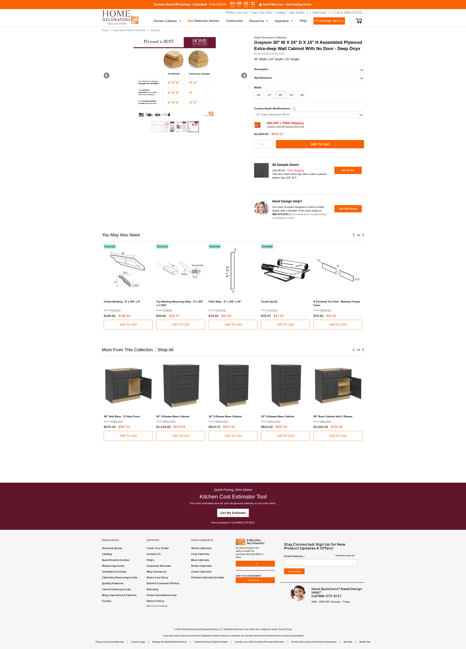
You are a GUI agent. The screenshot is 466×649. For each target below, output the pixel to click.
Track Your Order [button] (262, 12)
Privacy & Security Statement (110, 642)
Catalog (107, 554)
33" (291, 95)
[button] (359, 20)
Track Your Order (158, 548)
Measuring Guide (113, 565)
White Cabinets (201, 548)
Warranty (153, 589)
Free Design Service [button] (329, 21)
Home (105, 30)
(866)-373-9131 (245, 522)
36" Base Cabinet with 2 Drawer (332, 416)
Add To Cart (320, 144)
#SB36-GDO (116, 421)
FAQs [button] (303, 21)
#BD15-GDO (274, 421)
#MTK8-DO (325, 310)
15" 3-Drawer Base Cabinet (277, 416)
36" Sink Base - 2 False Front (122, 416)
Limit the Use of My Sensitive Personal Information (259, 642)
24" (259, 95)
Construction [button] (234, 21)
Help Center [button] (319, 12)
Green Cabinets (201, 571)
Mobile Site (364, 642)
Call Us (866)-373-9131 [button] (348, 12)
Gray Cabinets (200, 554)
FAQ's (150, 560)
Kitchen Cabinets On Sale (207, 577)
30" (281, 95)
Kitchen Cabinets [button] (165, 21)
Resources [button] (256, 21)
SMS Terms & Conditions (157, 606)
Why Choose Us (156, 571)
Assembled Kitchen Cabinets (129, 30)
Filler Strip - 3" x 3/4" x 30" (225, 301)
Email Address (319, 556)
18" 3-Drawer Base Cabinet (225, 416)
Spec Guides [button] (296, 12)
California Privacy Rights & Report (211, 642)
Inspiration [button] (282, 21)
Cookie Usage (138, 642)
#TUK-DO (272, 310)
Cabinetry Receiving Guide (119, 577)
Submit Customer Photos (163, 583)
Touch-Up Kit (269, 301)
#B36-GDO (325, 421)
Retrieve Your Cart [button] (237, 12)
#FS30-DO (220, 310)
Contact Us (154, 554)
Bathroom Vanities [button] (203, 21)
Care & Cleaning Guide (116, 589)
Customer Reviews (159, 565)
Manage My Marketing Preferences (169, 642)
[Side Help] (293, 108)
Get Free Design (348, 208)
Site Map (347, 642)
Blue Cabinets (200, 560)
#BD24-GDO (169, 421)
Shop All (165, 349)
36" (302, 95)
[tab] (309, 69)
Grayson (155, 30)
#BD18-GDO (221, 421)
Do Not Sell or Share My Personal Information (313, 642)
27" (270, 95)
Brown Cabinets (201, 565)
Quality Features (112, 583)
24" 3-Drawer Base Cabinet (172, 416)
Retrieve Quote (112, 548)
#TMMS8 (167, 310)
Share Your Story (157, 577)
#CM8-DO (115, 310)
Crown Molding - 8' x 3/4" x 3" (122, 301)
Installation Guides (114, 571)
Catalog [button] (280, 12)
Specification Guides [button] (115, 560)
